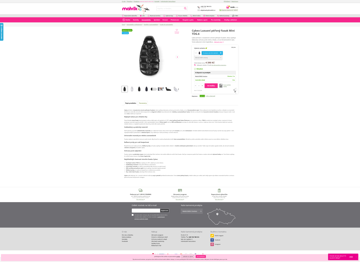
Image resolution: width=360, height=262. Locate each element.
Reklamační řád (156, 245)
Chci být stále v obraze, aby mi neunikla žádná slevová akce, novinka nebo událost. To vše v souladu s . (151, 217)
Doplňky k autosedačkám (151, 24)
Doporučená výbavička (130, 16)
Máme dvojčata (210, 16)
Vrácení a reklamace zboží (159, 237)
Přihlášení (227, 1)
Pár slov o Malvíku (127, 235)
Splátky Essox (155, 243)
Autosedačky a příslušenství (134, 24)
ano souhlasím (201, 256)
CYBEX (236, 16)
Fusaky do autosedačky (166, 24)
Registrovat (164, 210)
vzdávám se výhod (188, 256)
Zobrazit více (218, 42)
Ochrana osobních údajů (159, 239)
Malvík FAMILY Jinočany (201, 76)
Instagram (217, 244)
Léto (143, 16)
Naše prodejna (126, 237)
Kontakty (124, 239)
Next (177, 57)
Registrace (235, 1)
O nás (124, 1)
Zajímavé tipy (169, 16)
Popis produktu (130, 103)
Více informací (140, 199)
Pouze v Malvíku (182, 16)
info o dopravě (210, 96)
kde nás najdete (186, 239)
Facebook (125, 241)
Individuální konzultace (168, 1)
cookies (178, 256)
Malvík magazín (219, 235)
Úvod (123, 24)
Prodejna (136, 1)
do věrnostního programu (219, 65)
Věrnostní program (157, 235)
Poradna (129, 1)
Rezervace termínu (155, 16)
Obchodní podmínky (157, 241)
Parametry (143, 103)
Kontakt (156, 1)
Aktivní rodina (196, 16)
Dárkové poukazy (224, 16)
